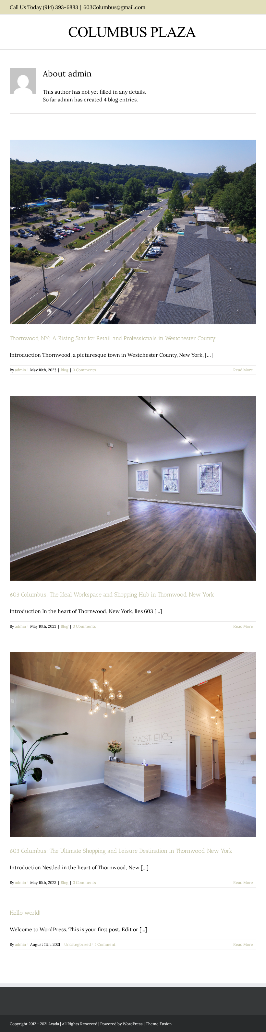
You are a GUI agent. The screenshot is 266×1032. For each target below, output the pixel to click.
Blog (64, 369)
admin (20, 369)
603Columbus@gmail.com (114, 7)
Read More (243, 369)
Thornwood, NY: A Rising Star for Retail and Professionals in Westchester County (113, 338)
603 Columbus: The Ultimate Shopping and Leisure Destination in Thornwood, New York (121, 850)
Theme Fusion (159, 1023)
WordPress (133, 1023)
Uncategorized (77, 944)
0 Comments (84, 369)
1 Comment (105, 944)
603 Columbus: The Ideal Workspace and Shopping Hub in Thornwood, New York (112, 594)
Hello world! (25, 912)
